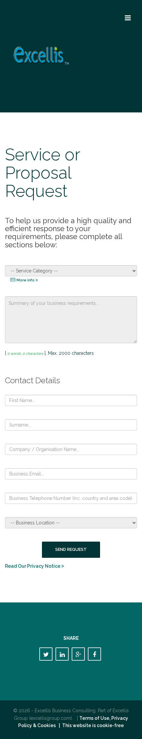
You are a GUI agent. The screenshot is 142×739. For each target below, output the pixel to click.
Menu (128, 18)
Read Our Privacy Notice (33, 566)
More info (26, 280)
